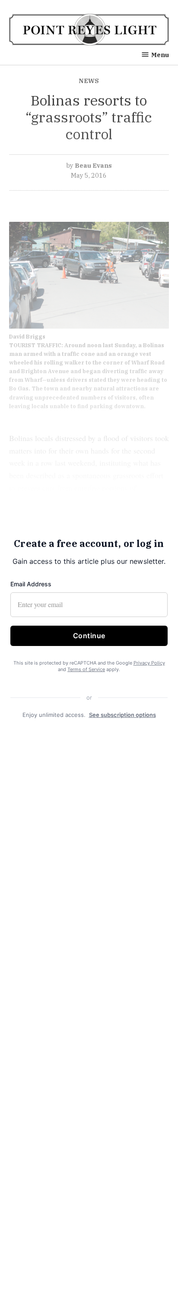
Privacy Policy (149, 663)
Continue (89, 635)
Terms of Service (86, 669)
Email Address (30, 584)
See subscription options (122, 714)
